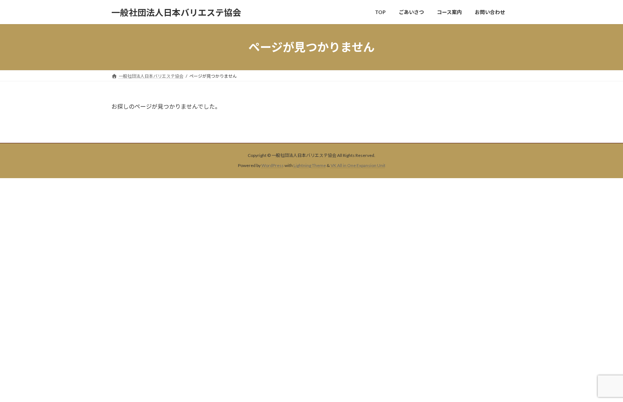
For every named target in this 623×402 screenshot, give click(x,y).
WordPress (272, 165)
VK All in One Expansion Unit (358, 165)
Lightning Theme (309, 165)
